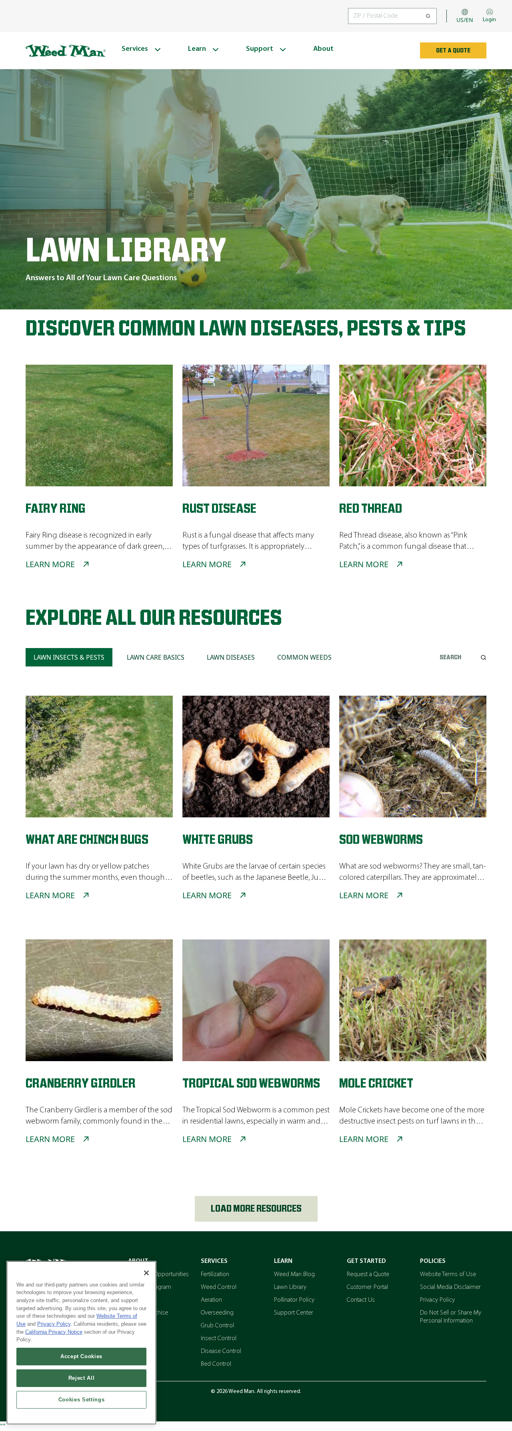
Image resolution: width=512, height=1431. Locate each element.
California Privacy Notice (53, 1332)
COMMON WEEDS (304, 657)
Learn (283, 1261)
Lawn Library (290, 1287)
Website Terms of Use (448, 1274)
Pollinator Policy (294, 1300)
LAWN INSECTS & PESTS (69, 657)
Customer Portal (367, 1287)
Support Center (293, 1313)
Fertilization (215, 1274)
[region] (81, 1343)
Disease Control (221, 1351)
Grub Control (217, 1326)
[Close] (146, 1273)
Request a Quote (368, 1274)
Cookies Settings (81, 1400)
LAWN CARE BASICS (155, 657)
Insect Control (218, 1338)
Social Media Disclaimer (450, 1287)
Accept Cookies (81, 1356)
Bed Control (216, 1364)
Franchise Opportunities (158, 1274)
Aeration (211, 1300)
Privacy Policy (437, 1300)
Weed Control (218, 1287)
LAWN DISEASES (231, 657)
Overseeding (217, 1313)
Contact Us (361, 1300)
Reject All (81, 1378)
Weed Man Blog (294, 1274)
